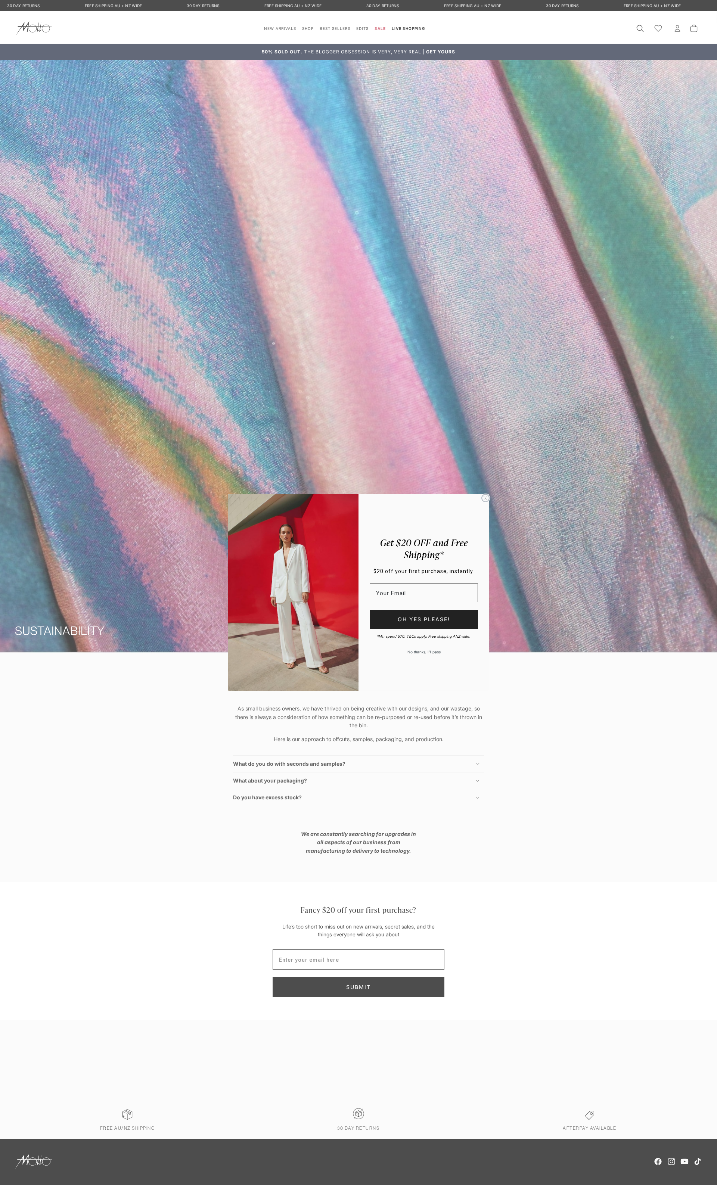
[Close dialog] (485, 498)
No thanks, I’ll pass (424, 652)
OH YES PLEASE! (424, 619)
